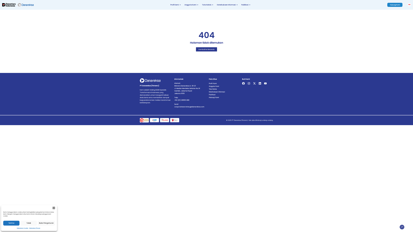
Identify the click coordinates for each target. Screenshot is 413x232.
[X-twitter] (254, 83)
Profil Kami (213, 83)
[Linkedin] (260, 83)
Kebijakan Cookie (22, 228)
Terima (11, 223)
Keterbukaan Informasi (217, 92)
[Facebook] (243, 83)
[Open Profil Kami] (180, 5)
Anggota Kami (214, 86)
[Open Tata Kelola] (212, 5)
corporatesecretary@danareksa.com (189, 107)
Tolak (28, 223)
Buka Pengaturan (46, 223)
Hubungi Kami (214, 97)
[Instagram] (249, 83)
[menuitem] (409, 4)
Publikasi (212, 94)
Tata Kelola (213, 89)
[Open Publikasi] (250, 5)
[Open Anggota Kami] (198, 5)
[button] (54, 208)
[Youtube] (265, 83)
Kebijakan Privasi (34, 228)
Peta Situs (213, 79)
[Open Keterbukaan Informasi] (237, 5)
